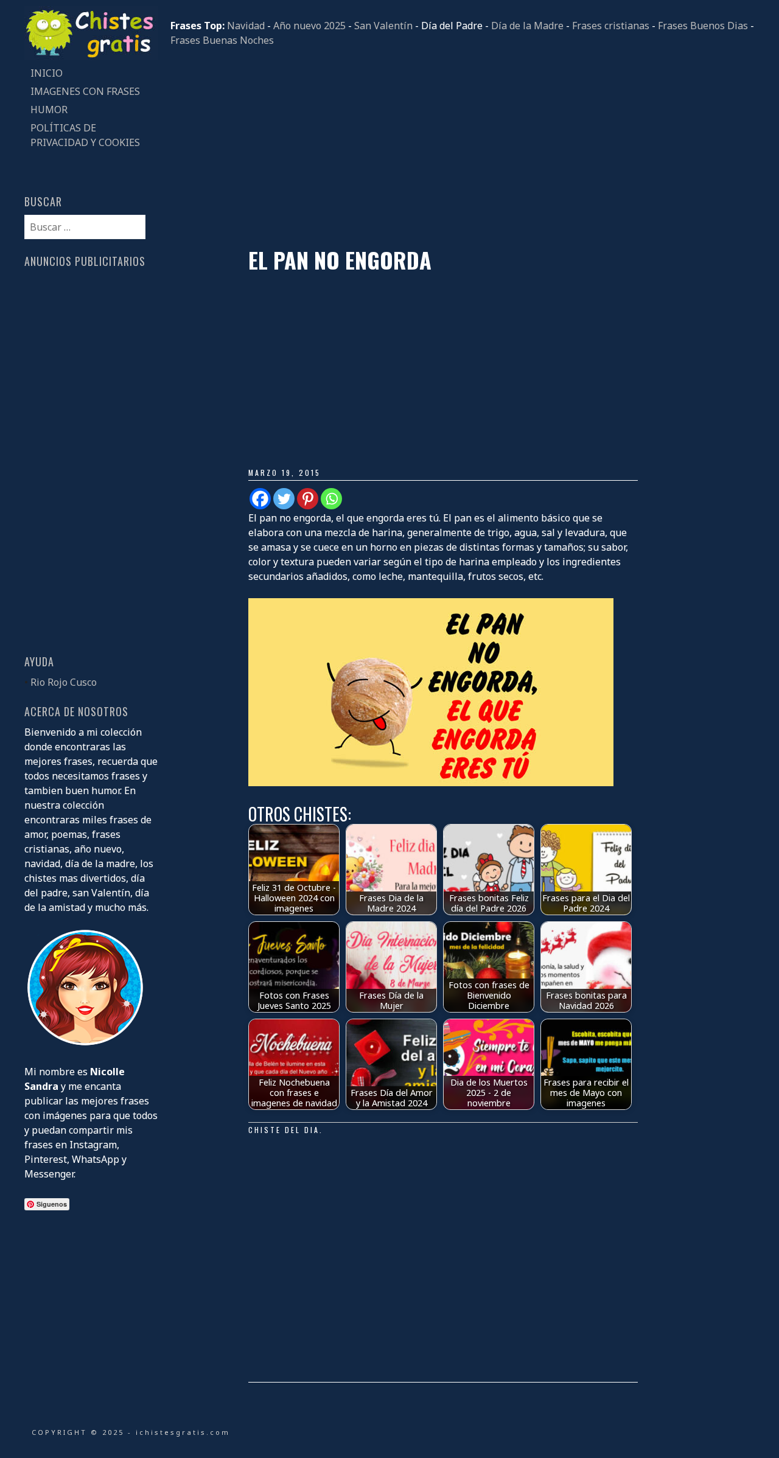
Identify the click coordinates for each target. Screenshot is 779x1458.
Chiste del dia (284, 1130)
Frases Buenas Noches (222, 40)
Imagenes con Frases (85, 91)
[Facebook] (260, 498)
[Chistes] (91, 56)
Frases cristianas (610, 25)
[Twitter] (284, 498)
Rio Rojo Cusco (63, 682)
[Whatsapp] (331, 498)
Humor (49, 109)
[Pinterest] (307, 498)
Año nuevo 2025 (309, 25)
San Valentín (383, 25)
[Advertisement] (462, 147)
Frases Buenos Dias (703, 25)
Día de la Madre (527, 25)
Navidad (246, 25)
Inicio (46, 73)
